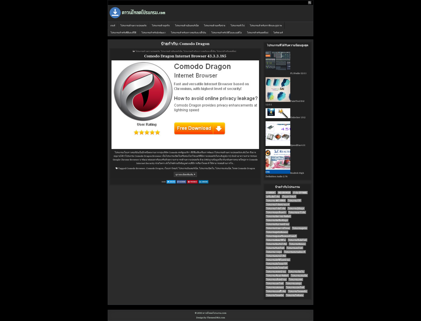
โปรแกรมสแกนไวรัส (275, 255)
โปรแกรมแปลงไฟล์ (295, 287)
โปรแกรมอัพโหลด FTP (276, 263)
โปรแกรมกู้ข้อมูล (296, 208)
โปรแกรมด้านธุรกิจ (161, 25)
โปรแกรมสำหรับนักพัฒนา (153, 32)
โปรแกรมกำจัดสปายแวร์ (277, 204)
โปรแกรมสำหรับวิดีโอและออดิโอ (226, 32)
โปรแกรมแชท (295, 279)
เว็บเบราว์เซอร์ (170, 168)
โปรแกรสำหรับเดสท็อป (257, 32)
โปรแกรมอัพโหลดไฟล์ (276, 267)
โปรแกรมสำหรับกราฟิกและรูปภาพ (266, 25)
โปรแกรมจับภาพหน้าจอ (277, 224)
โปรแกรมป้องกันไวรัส (276, 243)
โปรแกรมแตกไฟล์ (274, 283)
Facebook (182, 181)
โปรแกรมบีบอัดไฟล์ (297, 240)
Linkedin (205, 181)
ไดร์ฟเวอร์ (278, 32)
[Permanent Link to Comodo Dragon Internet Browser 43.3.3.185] (185, 104)
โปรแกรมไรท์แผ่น (294, 295)
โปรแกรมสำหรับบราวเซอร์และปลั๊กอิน (188, 32)
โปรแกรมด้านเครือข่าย (214, 25)
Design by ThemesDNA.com (210, 318)
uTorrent (270, 192)
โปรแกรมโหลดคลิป (297, 291)
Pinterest (194, 181)
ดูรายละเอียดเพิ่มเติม (186, 175)
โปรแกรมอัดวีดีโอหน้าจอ (278, 259)
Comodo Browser (136, 168)
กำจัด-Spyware (300, 192)
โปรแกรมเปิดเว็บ (206, 168)
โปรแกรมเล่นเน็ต (223, 168)
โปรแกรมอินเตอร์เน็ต (188, 168)
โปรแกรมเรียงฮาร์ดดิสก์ (277, 275)
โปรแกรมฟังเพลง (297, 243)
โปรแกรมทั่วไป (238, 25)
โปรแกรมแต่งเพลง (274, 287)
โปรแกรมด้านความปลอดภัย (133, 25)
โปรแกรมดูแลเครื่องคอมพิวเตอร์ (281, 236)
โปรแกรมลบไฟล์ (294, 247)
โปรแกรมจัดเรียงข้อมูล (277, 220)
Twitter (173, 181)
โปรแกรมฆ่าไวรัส (297, 212)
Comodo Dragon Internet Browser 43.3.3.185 (185, 56)
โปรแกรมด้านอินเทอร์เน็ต (187, 25)
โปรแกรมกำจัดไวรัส (275, 208)
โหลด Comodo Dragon (243, 168)
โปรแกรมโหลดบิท (274, 295)
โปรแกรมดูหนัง (300, 228)
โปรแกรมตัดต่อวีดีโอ (275, 240)
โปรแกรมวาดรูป (273, 251)
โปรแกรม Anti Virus (275, 200)
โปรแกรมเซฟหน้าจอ (276, 271)
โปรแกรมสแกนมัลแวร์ (294, 251)
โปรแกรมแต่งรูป (293, 283)
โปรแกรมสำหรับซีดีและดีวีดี (123, 32)
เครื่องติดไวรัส (272, 196)
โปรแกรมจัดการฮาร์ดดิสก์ (278, 216)
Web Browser (284, 192)
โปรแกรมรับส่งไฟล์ (275, 247)
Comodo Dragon (154, 168)
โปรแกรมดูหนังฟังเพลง (276, 232)
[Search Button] (309, 2)
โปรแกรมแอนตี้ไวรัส (275, 291)
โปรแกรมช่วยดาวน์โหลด (278, 228)
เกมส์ (112, 25)
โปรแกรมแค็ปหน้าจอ (276, 279)
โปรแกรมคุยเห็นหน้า (276, 212)
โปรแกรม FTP (294, 200)
